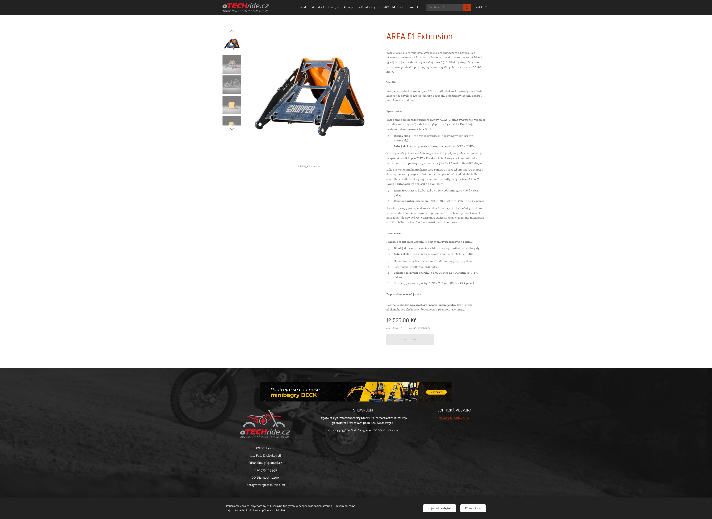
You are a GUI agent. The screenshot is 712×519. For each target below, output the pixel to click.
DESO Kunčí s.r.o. (386, 430)
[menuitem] (304, 7)
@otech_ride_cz (273, 485)
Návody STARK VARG (454, 418)
